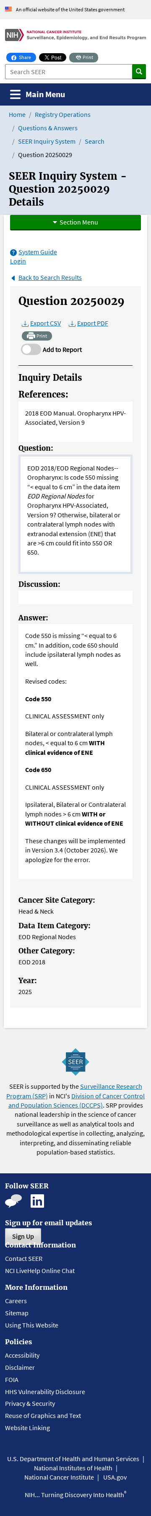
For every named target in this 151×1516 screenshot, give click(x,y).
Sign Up (23, 1236)
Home (17, 114)
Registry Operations (63, 114)
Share (27, 57)
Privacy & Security (30, 1403)
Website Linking (27, 1427)
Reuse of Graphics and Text (43, 1415)
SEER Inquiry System (47, 141)
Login (18, 261)
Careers (16, 1300)
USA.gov (115, 1477)
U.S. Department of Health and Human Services (73, 1458)
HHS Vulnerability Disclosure (45, 1391)
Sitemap (17, 1313)
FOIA (11, 1379)
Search (94, 141)
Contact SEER (23, 1258)
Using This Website (31, 1325)
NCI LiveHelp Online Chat (40, 1270)
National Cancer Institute (59, 1477)
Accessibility (22, 1355)
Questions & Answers (48, 128)
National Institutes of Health (73, 1468)
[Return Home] (75, 34)
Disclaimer (20, 1367)
